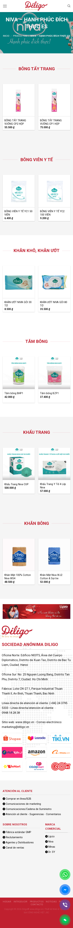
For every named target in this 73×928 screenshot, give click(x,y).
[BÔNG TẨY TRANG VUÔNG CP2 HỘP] (19, 100)
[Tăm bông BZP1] (54, 373)
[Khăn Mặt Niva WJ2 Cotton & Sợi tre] (54, 555)
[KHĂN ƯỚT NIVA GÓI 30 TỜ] (19, 282)
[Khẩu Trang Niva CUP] (19, 464)
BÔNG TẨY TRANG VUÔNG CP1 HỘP (51, 122)
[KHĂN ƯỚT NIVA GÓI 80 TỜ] (54, 282)
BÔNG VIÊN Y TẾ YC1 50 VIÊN (18, 213)
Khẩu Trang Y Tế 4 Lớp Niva (53, 486)
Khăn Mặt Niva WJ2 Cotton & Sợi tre (51, 577)
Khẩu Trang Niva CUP (16, 484)
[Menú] (5, 6)
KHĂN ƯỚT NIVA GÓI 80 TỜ (53, 304)
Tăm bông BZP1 (49, 393)
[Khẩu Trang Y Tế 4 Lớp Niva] (54, 464)
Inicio (6, 36)
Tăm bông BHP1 (13, 393)
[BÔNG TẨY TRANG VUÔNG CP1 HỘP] (54, 100)
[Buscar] (69, 5)
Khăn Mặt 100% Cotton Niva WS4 (17, 577)
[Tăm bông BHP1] (19, 373)
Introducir (20, 901)
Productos (20, 36)
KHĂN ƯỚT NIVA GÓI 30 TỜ (18, 304)
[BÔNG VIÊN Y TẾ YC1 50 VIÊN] (19, 191)
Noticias (51, 901)
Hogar (7, 901)
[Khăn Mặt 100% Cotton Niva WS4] (19, 555)
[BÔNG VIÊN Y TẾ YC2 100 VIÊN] (54, 191)
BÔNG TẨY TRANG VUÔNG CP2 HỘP (15, 122)
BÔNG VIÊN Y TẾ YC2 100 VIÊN (52, 213)
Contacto (37, 904)
